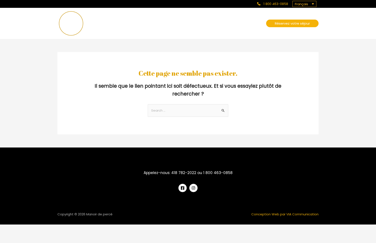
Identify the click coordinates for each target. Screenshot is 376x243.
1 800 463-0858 (276, 4)
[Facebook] (182, 188)
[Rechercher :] (188, 110)
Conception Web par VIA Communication (285, 214)
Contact (255, 23)
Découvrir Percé (231, 23)
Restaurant (187, 23)
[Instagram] (193, 188)
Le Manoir (207, 23)
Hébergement (163, 23)
